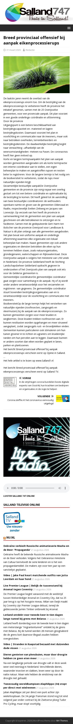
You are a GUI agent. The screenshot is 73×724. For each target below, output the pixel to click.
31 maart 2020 (13, 49)
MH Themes (62, 720)
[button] (68, 27)
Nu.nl (10, 537)
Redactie (30, 49)
